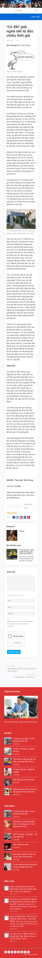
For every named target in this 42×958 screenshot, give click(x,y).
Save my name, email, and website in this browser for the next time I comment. (20, 624)
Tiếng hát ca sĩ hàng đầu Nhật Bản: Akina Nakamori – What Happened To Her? (24, 824)
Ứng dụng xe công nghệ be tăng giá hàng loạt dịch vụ (26, 552)
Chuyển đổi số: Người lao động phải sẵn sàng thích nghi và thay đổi (23, 901)
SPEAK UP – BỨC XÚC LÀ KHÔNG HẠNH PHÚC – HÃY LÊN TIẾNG (23, 918)
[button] (21, 17)
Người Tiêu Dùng (11, 513)
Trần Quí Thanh (33, 954)
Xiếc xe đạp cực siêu (21, 845)
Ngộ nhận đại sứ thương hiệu (23, 780)
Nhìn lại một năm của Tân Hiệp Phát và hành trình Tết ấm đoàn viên (23, 889)
